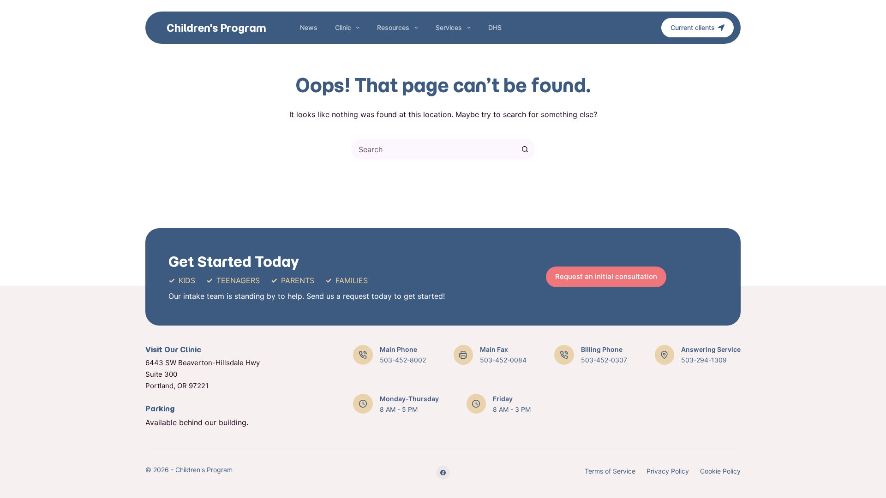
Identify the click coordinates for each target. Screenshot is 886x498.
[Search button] (524, 149)
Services (449, 27)
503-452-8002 (403, 360)
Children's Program (216, 28)
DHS (495, 27)
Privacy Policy (668, 471)
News (308, 27)
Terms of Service (610, 471)
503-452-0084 (503, 360)
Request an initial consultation (606, 276)
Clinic (343, 27)
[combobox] (433, 149)
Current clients (692, 27)
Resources (393, 27)
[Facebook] (443, 473)
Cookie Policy (720, 471)
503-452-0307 (604, 360)
